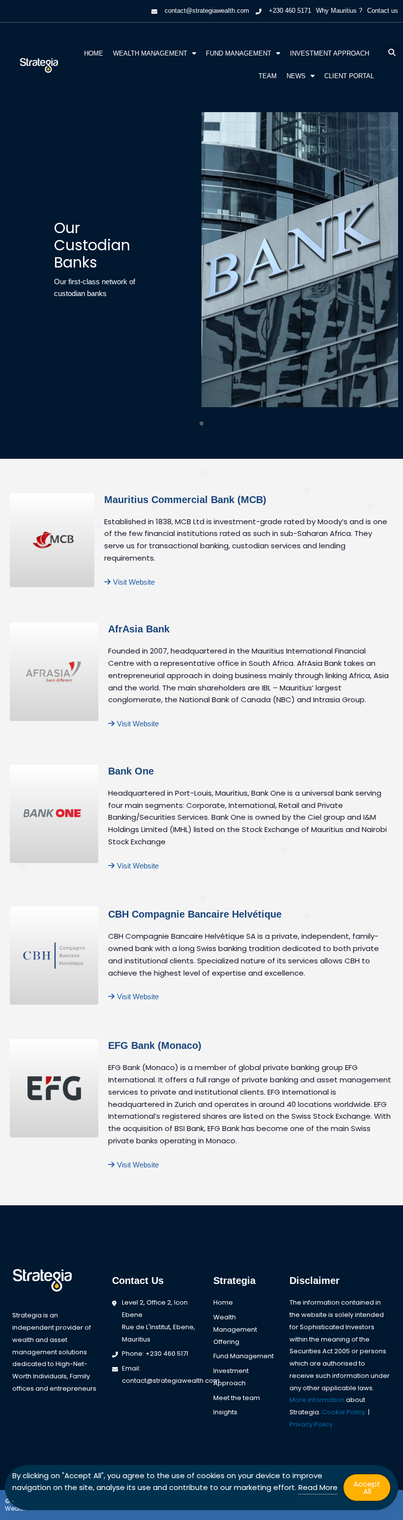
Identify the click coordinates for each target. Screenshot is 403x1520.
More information (317, 1399)
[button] (392, 53)
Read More (318, 1487)
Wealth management (150, 53)
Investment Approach (329, 53)
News (296, 76)
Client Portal (349, 76)
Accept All (366, 1487)
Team (268, 76)
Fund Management (238, 53)
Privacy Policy (311, 1424)
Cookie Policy (343, 1412)
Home (93, 53)
